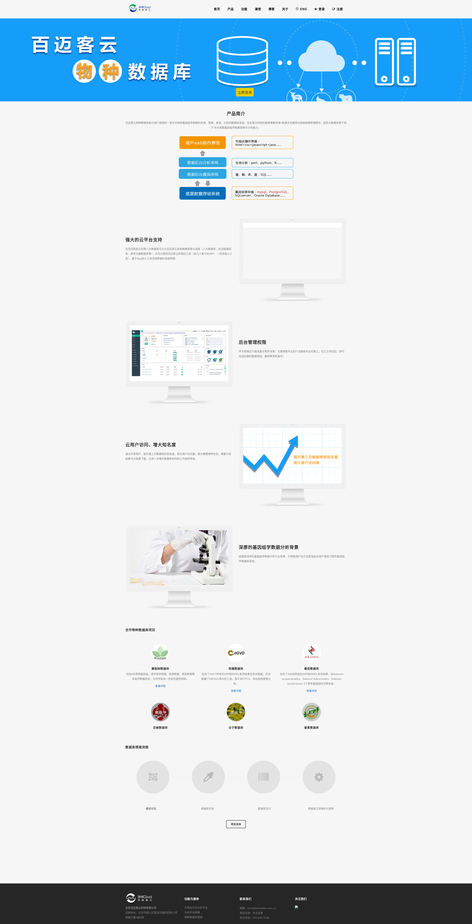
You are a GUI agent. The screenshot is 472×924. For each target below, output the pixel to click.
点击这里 (258, 912)
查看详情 (160, 686)
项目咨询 (236, 824)
